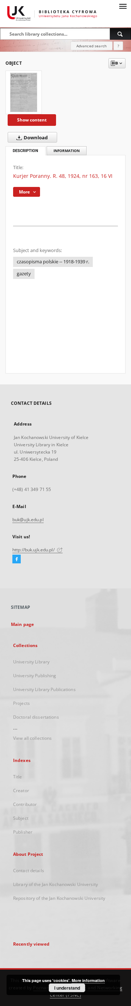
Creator (21, 790)
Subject (20, 818)
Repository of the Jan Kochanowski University (59, 898)
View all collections (32, 738)
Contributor (25, 804)
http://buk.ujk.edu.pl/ (34, 550)
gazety (24, 274)
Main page (22, 624)
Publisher (22, 832)
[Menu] (122, 6)
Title (17, 777)
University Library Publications (44, 689)
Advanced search (91, 45)
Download (35, 138)
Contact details (28, 870)
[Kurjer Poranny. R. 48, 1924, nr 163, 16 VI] (24, 92)
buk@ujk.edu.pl (28, 519)
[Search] (120, 34)
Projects (21, 703)
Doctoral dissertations (36, 717)
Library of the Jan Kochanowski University (55, 884)
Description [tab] (25, 150)
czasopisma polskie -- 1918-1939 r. (53, 262)
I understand (67, 988)
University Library (31, 662)
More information (88, 980)
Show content (32, 120)
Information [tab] (66, 150)
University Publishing (34, 675)
